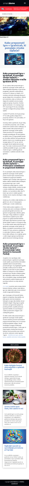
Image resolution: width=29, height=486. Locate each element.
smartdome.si (14, 482)
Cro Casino (6, 286)
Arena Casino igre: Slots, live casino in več (13, 407)
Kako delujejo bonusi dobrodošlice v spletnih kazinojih (14, 367)
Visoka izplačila (21, 337)
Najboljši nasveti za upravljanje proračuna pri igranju (13, 448)
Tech (5, 371)
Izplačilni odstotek (12, 337)
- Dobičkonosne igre (12, 335)
